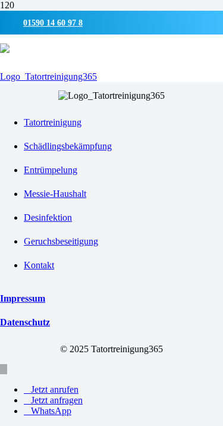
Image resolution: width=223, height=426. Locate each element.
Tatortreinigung (52, 122)
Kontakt (39, 265)
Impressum (22, 298)
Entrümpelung (50, 170)
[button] (3, 369)
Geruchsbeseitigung (61, 241)
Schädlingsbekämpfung (68, 146)
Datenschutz (25, 322)
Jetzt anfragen (57, 400)
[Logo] (48, 76)
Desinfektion (48, 217)
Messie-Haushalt (55, 194)
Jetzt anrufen (54, 389)
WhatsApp (51, 411)
